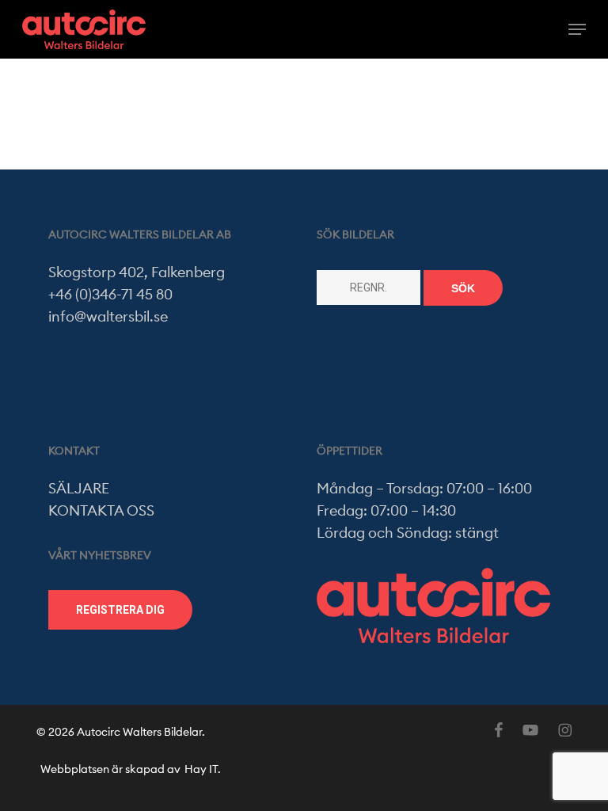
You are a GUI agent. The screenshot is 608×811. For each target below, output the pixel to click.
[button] (577, 29)
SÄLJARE (78, 489)
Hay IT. (202, 769)
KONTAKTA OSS (101, 511)
